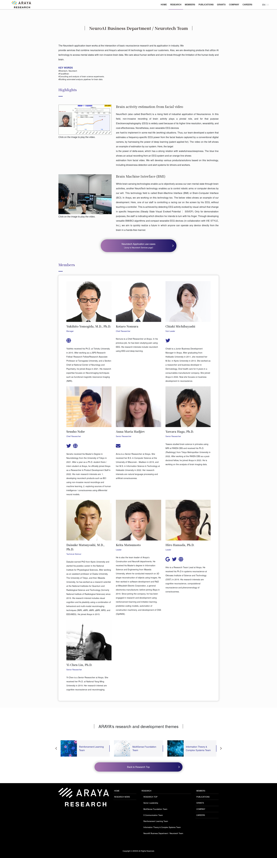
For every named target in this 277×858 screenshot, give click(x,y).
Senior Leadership (150, 803)
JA (267, 4)
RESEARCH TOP (150, 797)
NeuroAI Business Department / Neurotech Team (163, 833)
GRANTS (200, 803)
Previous (56, 748)
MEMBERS (200, 790)
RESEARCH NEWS (122, 797)
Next (220, 748)
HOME (116, 790)
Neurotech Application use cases (138, 245)
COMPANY (200, 809)
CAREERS (200, 815)
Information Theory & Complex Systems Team (162, 827)
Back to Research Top (138, 767)
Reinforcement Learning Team (155, 821)
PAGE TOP (266, 827)
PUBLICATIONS (202, 797)
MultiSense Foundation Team (155, 809)
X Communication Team (153, 815)
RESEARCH (146, 790)
